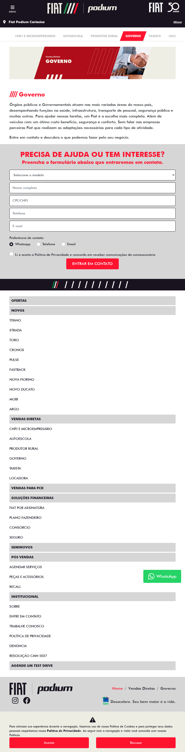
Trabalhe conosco (26, 626)
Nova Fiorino (21, 379)
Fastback (17, 370)
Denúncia (18, 646)
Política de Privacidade (52, 255)
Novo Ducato (22, 389)
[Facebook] (27, 701)
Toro (14, 340)
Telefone (48, 244)
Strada (15, 330)
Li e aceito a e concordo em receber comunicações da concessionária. (85, 255)
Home (117, 688)
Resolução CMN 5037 (28, 656)
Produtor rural (23, 448)
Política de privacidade (30, 636)
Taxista (15, 468)
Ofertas (18, 300)
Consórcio (19, 527)
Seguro (16, 537)
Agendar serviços (25, 567)
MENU (12, 11)
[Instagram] (15, 701)
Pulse (14, 360)
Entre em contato (25, 616)
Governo (17, 458)
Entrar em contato (92, 263)
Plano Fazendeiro (25, 518)
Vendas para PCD (27, 488)
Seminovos (22, 547)
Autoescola (20, 439)
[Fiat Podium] (82, 8)
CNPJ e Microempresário (30, 429)
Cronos (16, 350)
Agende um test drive (32, 666)
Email (71, 244)
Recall (15, 587)
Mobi (13, 399)
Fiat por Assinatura (26, 508)
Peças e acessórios (26, 577)
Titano (15, 320)
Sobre (14, 606)
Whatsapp (22, 244)
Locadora (18, 478)
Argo (14, 409)
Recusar (136, 743)
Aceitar (49, 743)
